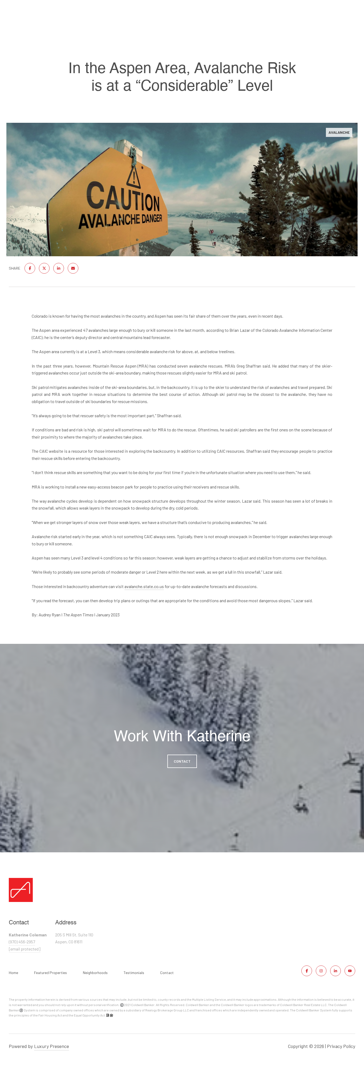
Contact (167, 973)
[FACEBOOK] (306, 970)
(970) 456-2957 (22, 941)
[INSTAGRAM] (321, 970)
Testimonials (134, 972)
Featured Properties (50, 972)
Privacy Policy (341, 1046)
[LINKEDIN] (335, 970)
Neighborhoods (95, 972)
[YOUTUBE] (350, 970)
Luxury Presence (51, 1046)
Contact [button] (182, 761)
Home (13, 972)
